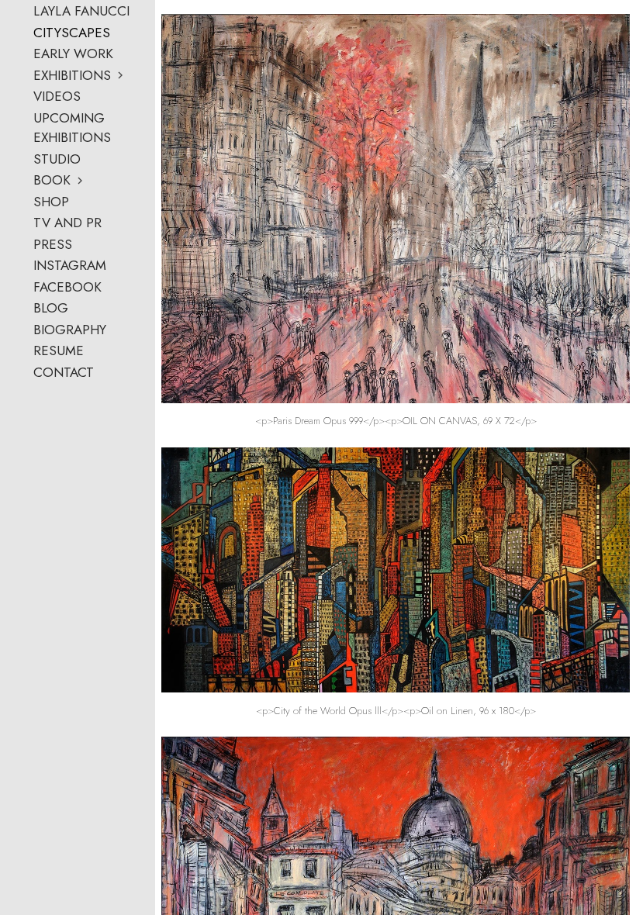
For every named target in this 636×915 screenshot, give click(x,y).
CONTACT (63, 372)
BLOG (50, 308)
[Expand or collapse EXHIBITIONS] (121, 75)
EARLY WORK (73, 53)
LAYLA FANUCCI (81, 11)
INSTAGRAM (69, 265)
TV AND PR (67, 222)
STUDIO (57, 159)
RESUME (58, 350)
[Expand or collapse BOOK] (81, 180)
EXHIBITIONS (72, 75)
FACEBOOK (67, 287)
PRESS (52, 244)
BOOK (52, 180)
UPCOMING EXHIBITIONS (72, 128)
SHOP (51, 201)
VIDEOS (57, 96)
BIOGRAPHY (69, 329)
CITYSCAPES (71, 32)
